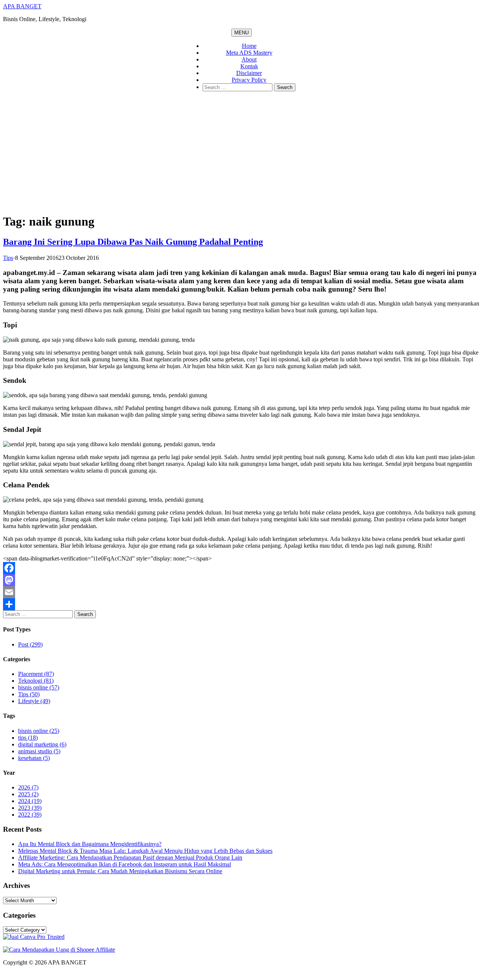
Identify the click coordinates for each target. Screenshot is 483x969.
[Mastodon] (241, 580)
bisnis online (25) (38, 731)
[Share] (241, 604)
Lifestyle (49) (34, 701)
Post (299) (30, 644)
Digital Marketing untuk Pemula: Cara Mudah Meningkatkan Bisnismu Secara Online (120, 871)
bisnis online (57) (38, 687)
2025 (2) (28, 794)
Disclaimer (249, 73)
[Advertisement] (241, 154)
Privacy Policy (249, 80)
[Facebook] (241, 568)
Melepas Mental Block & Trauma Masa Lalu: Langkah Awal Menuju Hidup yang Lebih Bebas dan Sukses (145, 851)
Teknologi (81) (36, 680)
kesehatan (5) (34, 758)
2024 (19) (30, 801)
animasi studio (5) (39, 751)
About (249, 59)
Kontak (249, 66)
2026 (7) (28, 787)
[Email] (241, 592)
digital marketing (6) (42, 744)
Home (249, 46)
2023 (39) (30, 808)
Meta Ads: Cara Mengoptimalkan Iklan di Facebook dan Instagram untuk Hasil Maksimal (124, 864)
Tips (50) (29, 694)
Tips (8, 258)
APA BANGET (22, 6)
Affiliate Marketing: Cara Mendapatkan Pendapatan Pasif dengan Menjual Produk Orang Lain (130, 857)
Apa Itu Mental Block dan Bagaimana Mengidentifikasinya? (90, 844)
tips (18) (28, 737)
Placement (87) (36, 674)
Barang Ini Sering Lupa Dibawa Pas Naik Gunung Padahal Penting (133, 242)
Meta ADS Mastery (249, 52)
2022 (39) (30, 814)
